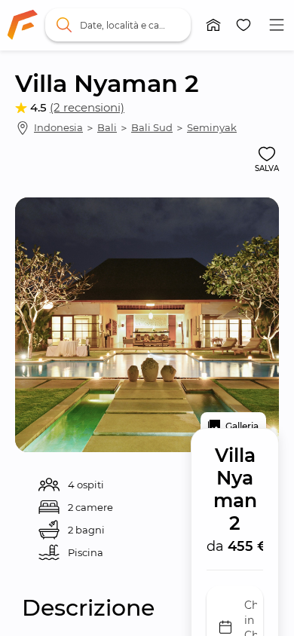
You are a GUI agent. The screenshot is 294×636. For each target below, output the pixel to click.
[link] (23, 25)
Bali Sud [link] (152, 127)
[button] (213, 25)
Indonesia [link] (58, 127)
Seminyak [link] (212, 127)
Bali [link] (107, 127)
